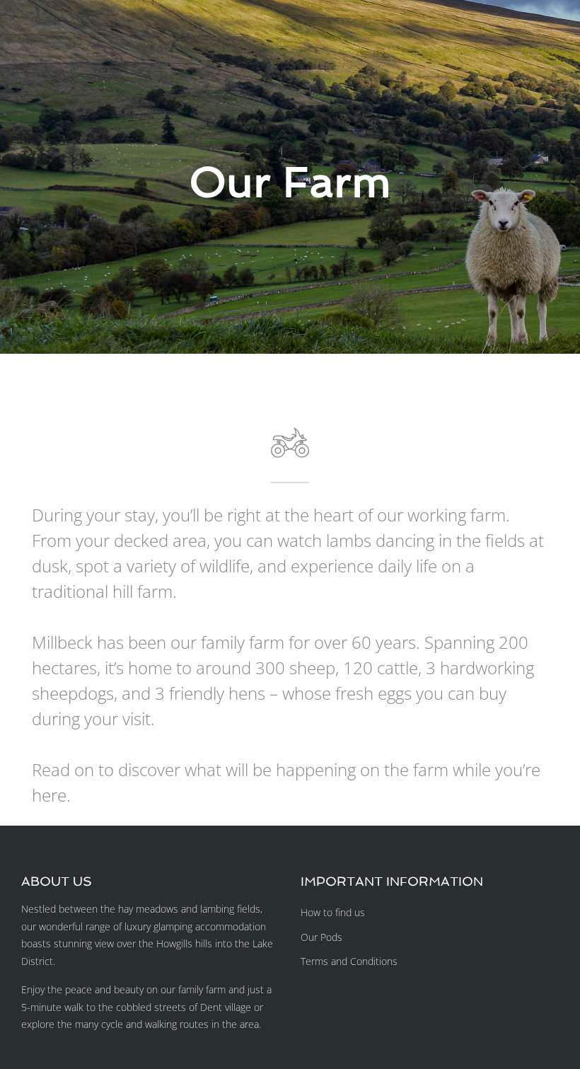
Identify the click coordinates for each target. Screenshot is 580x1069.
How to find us (333, 912)
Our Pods (321, 937)
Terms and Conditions (349, 961)
